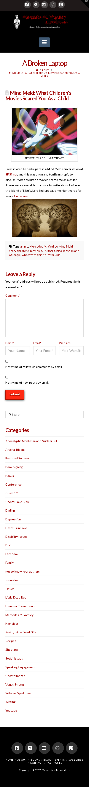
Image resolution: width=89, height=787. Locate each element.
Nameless (12, 623)
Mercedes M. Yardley (43, 246)
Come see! (21, 196)
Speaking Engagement (20, 667)
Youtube (11, 710)
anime (24, 246)
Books (9, 476)
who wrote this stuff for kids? (42, 255)
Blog (47, 759)
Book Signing (14, 467)
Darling (10, 510)
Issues (9, 589)
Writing (10, 701)
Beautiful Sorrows (17, 458)
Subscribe (75, 759)
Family (9, 562)
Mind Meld (66, 246)
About (22, 759)
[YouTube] (44, 4)
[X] (36, 4)
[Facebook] (27, 4)
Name (9, 343)
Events (60, 759)
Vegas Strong (14, 684)
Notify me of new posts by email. (27, 382)
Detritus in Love (16, 528)
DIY (8, 545)
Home (10, 759)
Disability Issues (16, 536)
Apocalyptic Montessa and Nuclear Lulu (32, 441)
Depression (13, 519)
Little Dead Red (15, 597)
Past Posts (54, 762)
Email (37, 343)
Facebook (11, 554)
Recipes (10, 641)
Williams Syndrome (18, 693)
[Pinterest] (61, 4)
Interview (12, 580)
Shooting (11, 649)
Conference (13, 484)
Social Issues (14, 658)
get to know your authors (22, 571)
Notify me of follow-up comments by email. (33, 367)
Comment (12, 295)
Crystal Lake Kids (17, 502)
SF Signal (11, 174)
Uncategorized (15, 676)
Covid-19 (11, 493)
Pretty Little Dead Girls (21, 632)
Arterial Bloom (15, 449)
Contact (36, 762)
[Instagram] (52, 4)
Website (65, 343)
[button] (44, 42)
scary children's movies (24, 251)
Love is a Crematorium (20, 606)
